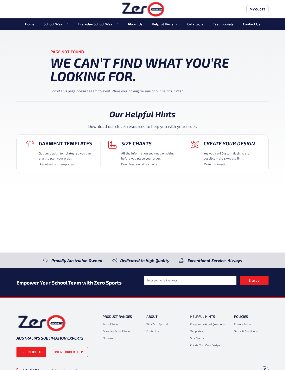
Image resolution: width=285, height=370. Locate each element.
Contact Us (251, 24)
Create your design (229, 143)
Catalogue (195, 24)
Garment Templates (65, 143)
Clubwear (109, 338)
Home (29, 24)
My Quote (257, 9)
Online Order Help (68, 352)
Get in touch (31, 352)
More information (216, 164)
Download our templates (56, 164)
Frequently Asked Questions (207, 324)
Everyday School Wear (96, 24)
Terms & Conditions (246, 331)
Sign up (254, 280)
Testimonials (223, 24)
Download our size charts (139, 164)
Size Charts (136, 143)
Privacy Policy (242, 324)
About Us (135, 24)
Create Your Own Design (205, 345)
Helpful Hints (162, 24)
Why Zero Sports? (157, 324)
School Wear (54, 24)
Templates (196, 331)
